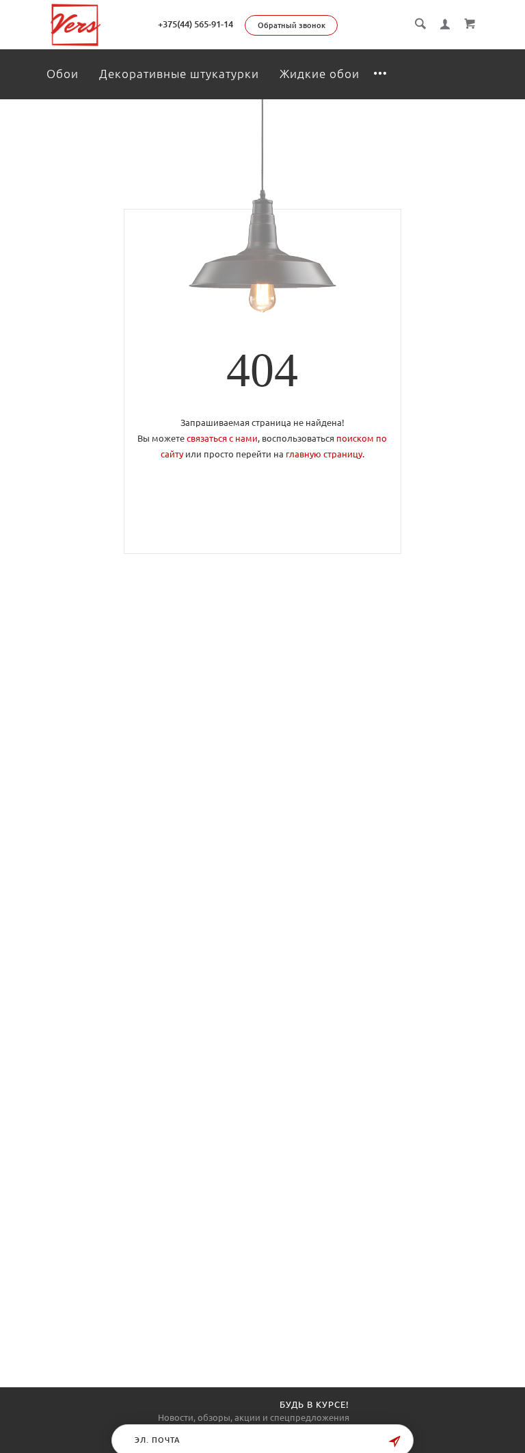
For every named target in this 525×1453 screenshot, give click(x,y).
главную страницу (324, 454)
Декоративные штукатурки (179, 73)
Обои (62, 73)
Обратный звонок (291, 25)
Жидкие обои (320, 73)
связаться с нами (222, 438)
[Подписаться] (394, 1442)
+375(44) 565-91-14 (195, 24)
